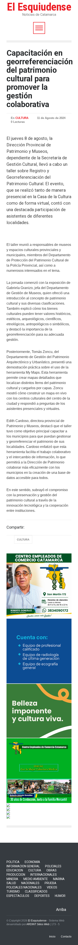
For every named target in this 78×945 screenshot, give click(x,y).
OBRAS (51, 870)
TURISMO (13, 891)
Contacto (66, 936)
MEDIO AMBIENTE (35, 879)
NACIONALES (30, 883)
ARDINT (37, 924)
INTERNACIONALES (43, 874)
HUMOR (60, 896)
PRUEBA (50, 883)
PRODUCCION (15, 874)
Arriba (61, 909)
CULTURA (21, 118)
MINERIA (12, 879)
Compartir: (15, 527)
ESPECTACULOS (17, 896)
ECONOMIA (32, 862)
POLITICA (13, 862)
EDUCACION (14, 870)
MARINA (59, 879)
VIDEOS (52, 887)
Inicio (52, 936)
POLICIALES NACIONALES (24, 887)
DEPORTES (42, 896)
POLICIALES (53, 866)
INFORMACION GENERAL (23, 866)
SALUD (11, 883)
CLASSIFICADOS (36, 891)
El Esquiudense (39, 7)
